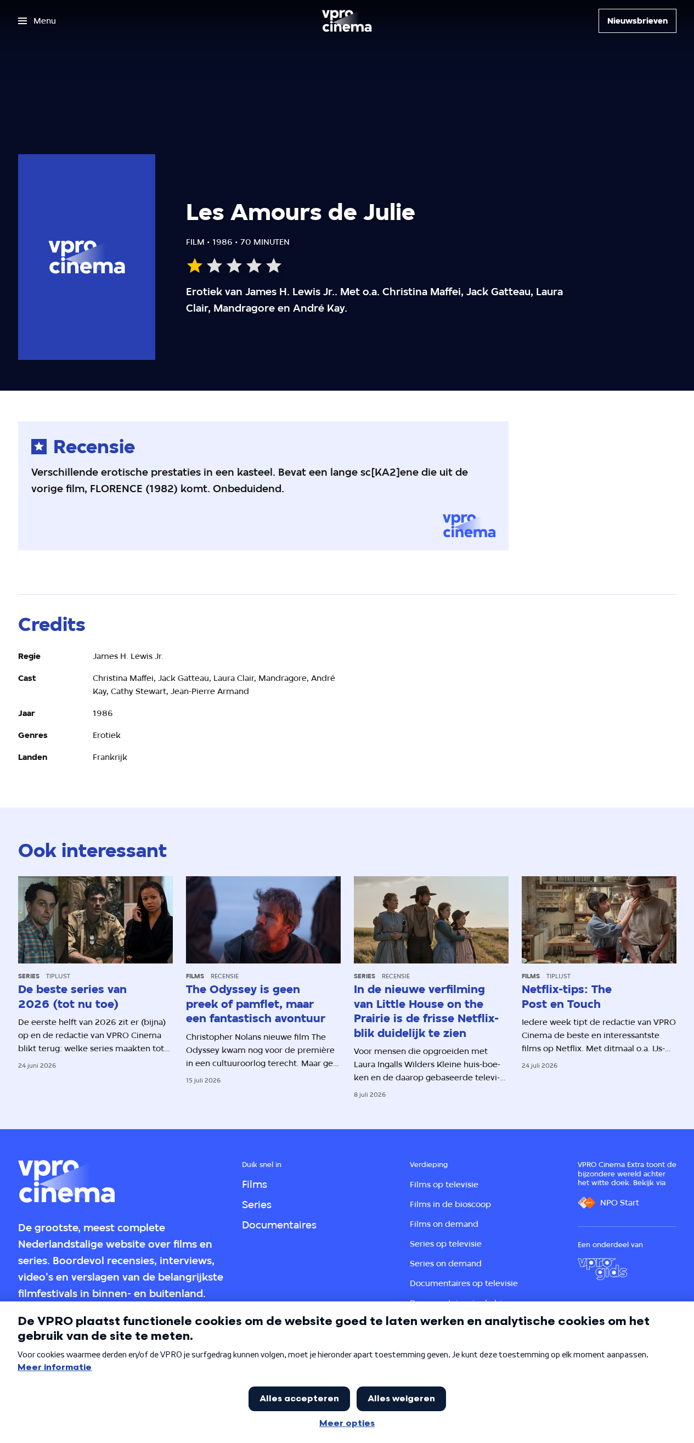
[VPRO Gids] (602, 1269)
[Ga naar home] (346, 21)
